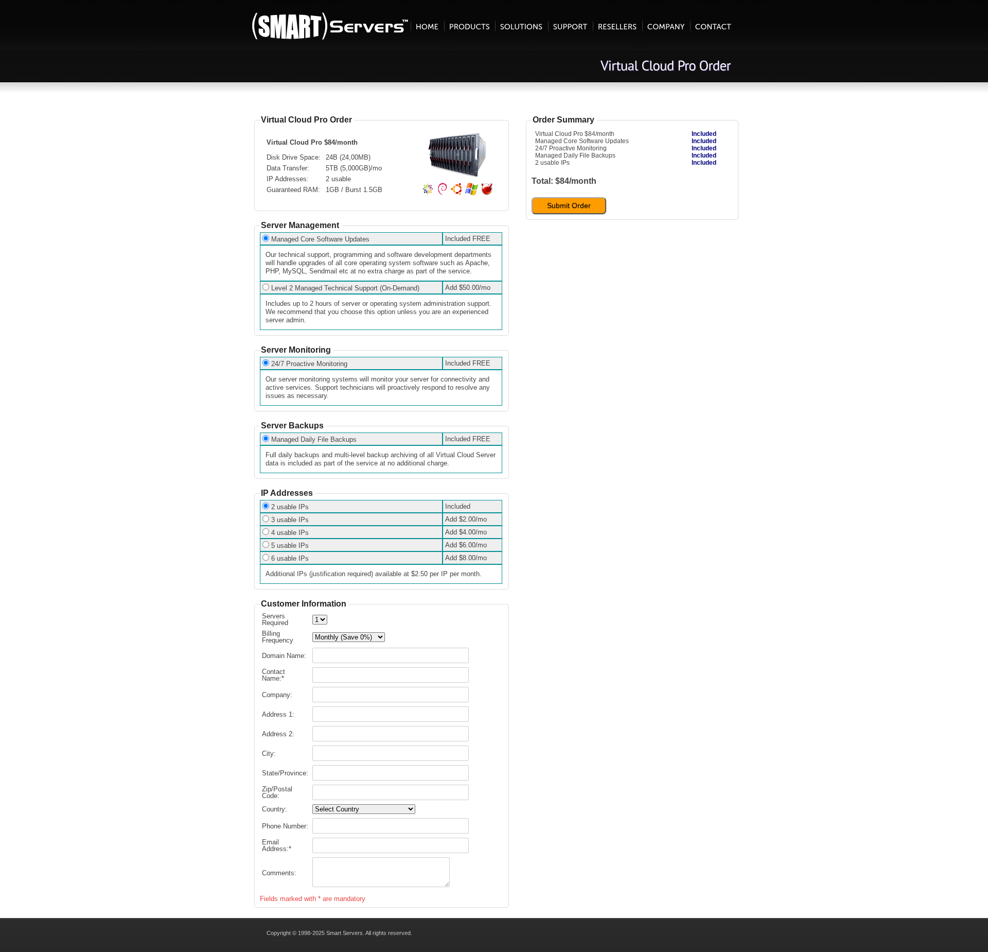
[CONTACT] (713, 25)
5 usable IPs (290, 545)
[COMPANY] (666, 25)
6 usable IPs (290, 558)
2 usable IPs (290, 507)
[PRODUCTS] (469, 25)
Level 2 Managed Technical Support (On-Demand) (345, 288)
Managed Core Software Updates (320, 239)
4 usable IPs (290, 532)
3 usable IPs (290, 520)
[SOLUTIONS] (521, 25)
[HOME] (427, 25)
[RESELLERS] (617, 25)
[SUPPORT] (570, 25)
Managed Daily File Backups (314, 439)
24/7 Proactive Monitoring (309, 364)
